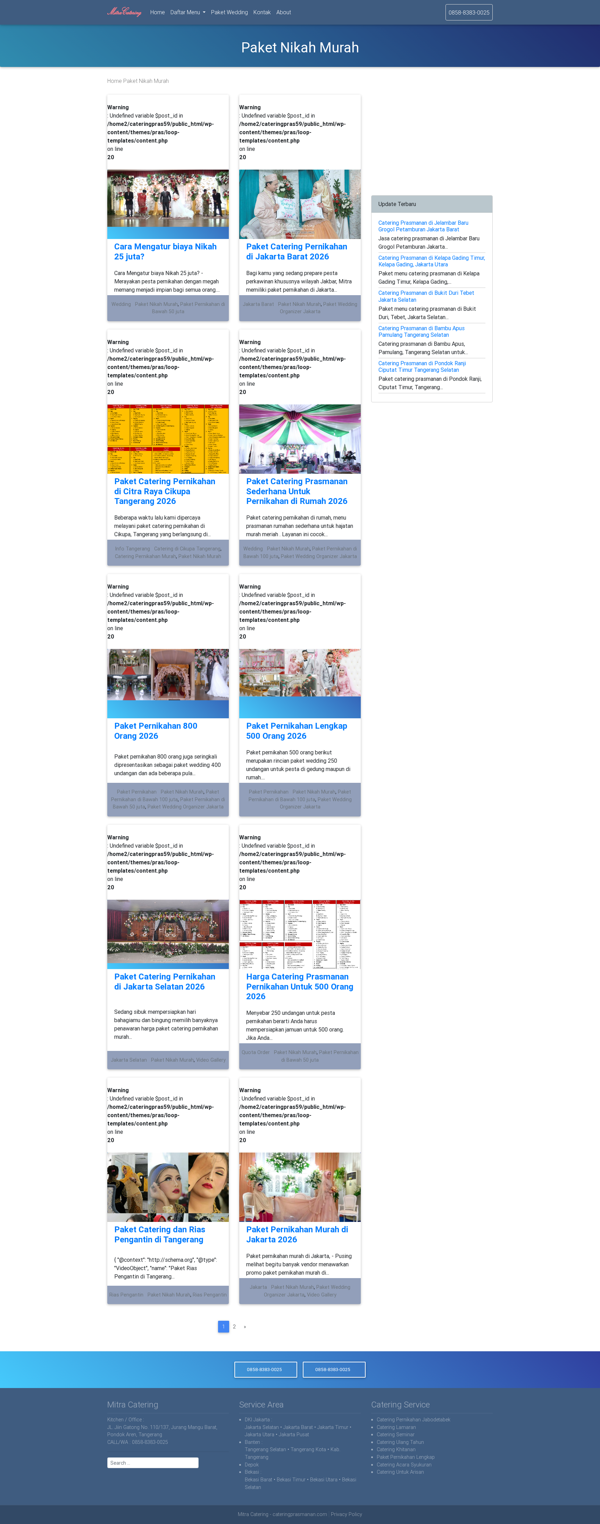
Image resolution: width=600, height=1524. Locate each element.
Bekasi (252, 1472)
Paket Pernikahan (137, 792)
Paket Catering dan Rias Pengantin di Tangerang (159, 1234)
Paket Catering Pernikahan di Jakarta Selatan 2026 (164, 981)
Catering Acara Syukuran (404, 1465)
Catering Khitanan (396, 1449)
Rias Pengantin (126, 1295)
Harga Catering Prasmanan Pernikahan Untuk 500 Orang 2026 (299, 986)
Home (159, 12)
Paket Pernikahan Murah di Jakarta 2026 (297, 1234)
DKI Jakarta (257, 1419)
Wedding (121, 304)
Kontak (262, 12)
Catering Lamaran (396, 1427)
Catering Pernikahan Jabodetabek (413, 1419)
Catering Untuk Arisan (400, 1472)
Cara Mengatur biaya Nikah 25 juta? (165, 251)
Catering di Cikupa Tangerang (187, 549)
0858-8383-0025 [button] (264, 1369)
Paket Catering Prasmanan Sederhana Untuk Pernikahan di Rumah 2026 (297, 491)
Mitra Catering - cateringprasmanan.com (282, 1514)
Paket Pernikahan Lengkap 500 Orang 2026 (296, 731)
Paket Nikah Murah (156, 304)
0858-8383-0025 (469, 12)
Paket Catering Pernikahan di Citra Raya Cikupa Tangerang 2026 (164, 491)
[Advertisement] (432, 143)
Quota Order (256, 1052)
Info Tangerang (132, 549)
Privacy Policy (346, 1514)
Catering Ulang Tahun (400, 1442)
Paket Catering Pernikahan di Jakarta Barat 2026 (296, 251)
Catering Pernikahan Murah (145, 556)
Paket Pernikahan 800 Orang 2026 (156, 731)
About (283, 12)
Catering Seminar (396, 1434)
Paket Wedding (229, 12)
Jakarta (258, 1287)
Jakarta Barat (258, 304)
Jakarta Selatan (129, 1060)
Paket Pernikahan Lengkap (406, 1457)
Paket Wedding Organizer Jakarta (319, 556)
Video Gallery (211, 1060)
